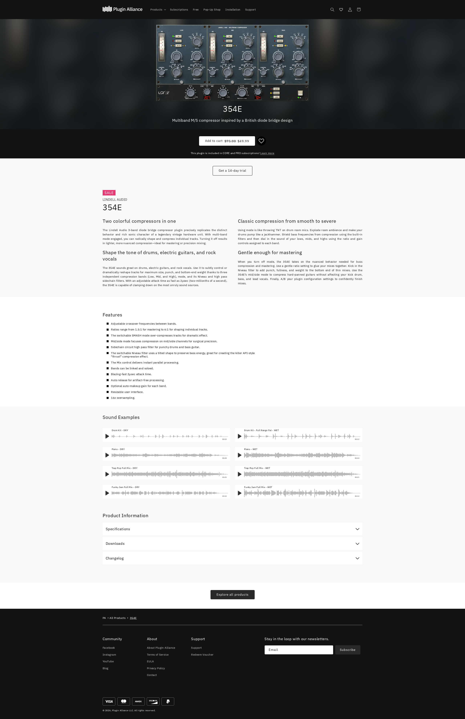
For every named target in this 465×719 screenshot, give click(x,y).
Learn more (267, 153)
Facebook (109, 647)
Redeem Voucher (202, 654)
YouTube (108, 661)
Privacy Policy (156, 668)
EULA (150, 661)
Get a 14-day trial (232, 171)
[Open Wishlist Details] (341, 9)
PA (104, 618)
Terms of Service (158, 654)
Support (196, 647)
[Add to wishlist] (261, 141)
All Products (118, 618)
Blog (105, 668)
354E (133, 618)
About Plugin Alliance (161, 647)
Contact (152, 675)
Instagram (109, 654)
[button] (157, 9)
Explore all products (233, 595)
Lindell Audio (115, 199)
